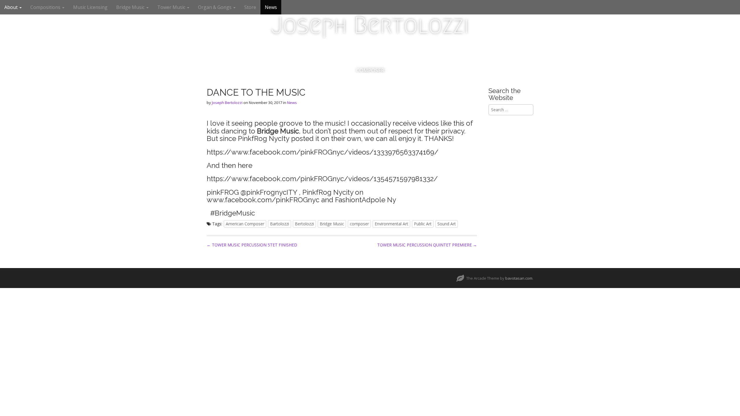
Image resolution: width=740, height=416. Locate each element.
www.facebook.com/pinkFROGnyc (263, 200)
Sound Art (446, 223)
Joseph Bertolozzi (370, 25)
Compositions (46, 7)
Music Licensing (90, 7)
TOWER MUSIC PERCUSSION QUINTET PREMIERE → (427, 245)
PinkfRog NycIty (263, 138)
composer (359, 223)
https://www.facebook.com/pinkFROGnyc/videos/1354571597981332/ (322, 178)
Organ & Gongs (215, 7)
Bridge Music (131, 7)
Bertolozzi (304, 223)
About (11, 7)
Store (250, 7)
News (271, 7)
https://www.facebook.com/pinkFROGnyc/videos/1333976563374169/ (323, 152)
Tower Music (171, 7)
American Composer (245, 223)
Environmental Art (391, 223)
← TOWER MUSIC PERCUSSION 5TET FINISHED (252, 245)
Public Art (423, 223)
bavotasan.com (518, 278)
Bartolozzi (279, 223)
